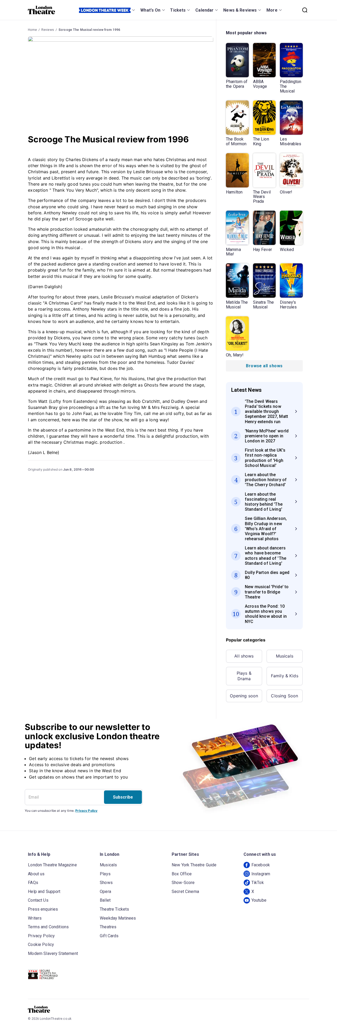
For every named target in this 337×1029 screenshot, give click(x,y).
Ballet (105, 900)
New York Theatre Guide (194, 864)
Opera (105, 891)
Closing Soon (284, 695)
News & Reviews (240, 10)
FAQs (33, 882)
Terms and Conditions (48, 926)
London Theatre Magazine (52, 864)
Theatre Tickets (114, 909)
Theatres (108, 926)
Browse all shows (264, 365)
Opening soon (244, 695)
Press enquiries (43, 909)
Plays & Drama (244, 676)
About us (36, 873)
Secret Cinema (185, 891)
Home (32, 30)
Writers (35, 918)
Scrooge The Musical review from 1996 (89, 30)
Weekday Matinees (118, 918)
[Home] (41, 10)
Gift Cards (109, 935)
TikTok (257, 882)
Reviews (47, 30)
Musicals (284, 656)
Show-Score (183, 882)
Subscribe (123, 797)
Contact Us (38, 900)
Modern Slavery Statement (53, 953)
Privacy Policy (86, 811)
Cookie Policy (41, 944)
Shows (106, 882)
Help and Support (44, 891)
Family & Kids (284, 675)
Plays (105, 873)
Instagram (260, 873)
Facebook (260, 864)
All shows (244, 656)
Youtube (258, 900)
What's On (150, 10)
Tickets (178, 10)
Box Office (182, 873)
